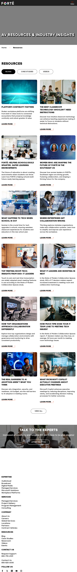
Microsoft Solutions (10, 490)
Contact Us (7, 560)
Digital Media (7, 486)
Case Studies (7, 539)
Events (4, 546)
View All (38, 411)
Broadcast (6, 483)
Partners (5, 526)
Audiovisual (6, 481)
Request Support (9, 554)
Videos (4, 543)
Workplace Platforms (11, 493)
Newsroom (6, 541)
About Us (6, 516)
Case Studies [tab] (27, 72)
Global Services (8, 521)
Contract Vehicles (9, 528)
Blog (3, 536)
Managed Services (10, 488)
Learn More (7, 124)
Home (4, 48)
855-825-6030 (8, 563)
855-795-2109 (7, 556)
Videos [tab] (46, 72)
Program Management (11, 506)
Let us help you (38, 442)
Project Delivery (8, 503)
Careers (5, 519)
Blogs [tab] (8, 72)
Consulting (6, 508)
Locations (6, 523)
